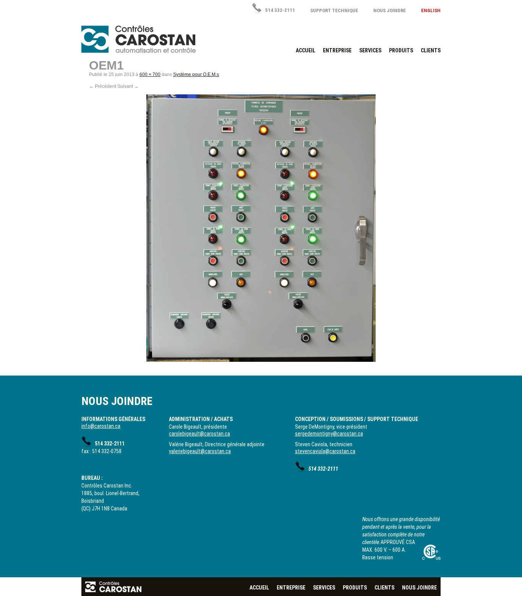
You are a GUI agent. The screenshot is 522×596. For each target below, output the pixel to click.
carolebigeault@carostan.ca (199, 434)
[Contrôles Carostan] (138, 39)
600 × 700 (149, 74)
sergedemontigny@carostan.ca (329, 434)
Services (370, 50)
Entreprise (337, 50)
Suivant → (128, 86)
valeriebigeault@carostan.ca (200, 451)
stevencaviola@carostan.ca (325, 451)
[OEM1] (261, 228)
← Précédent (102, 86)
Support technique (334, 10)
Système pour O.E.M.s (196, 74)
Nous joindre (389, 10)
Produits (401, 50)
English (431, 10)
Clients (431, 50)
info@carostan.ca (100, 426)
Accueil (305, 50)
